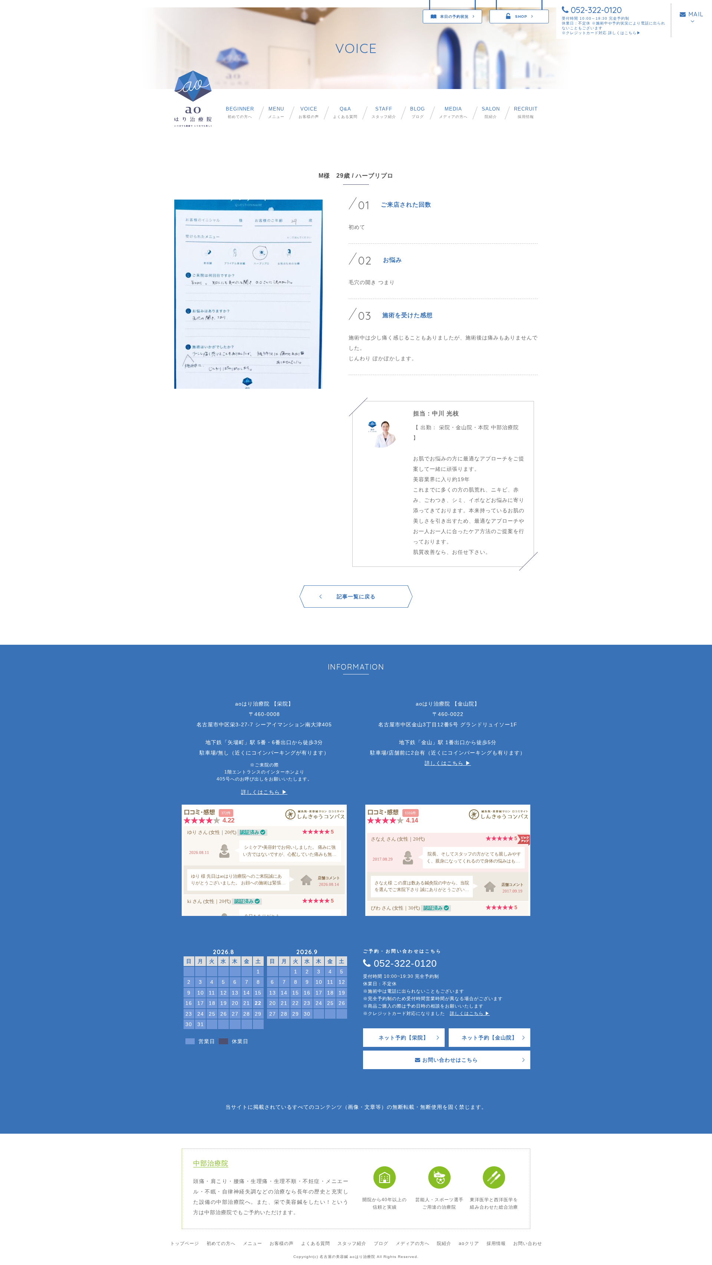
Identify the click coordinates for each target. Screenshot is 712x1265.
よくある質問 (345, 112)
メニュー (276, 112)
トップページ (184, 1243)
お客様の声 (309, 112)
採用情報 (526, 112)
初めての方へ (240, 112)
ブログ (417, 112)
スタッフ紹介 (384, 112)
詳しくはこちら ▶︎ (264, 792)
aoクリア (469, 1243)
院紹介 (491, 112)
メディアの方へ (453, 112)
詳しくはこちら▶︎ (624, 33)
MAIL (695, 14)
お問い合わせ (527, 1243)
